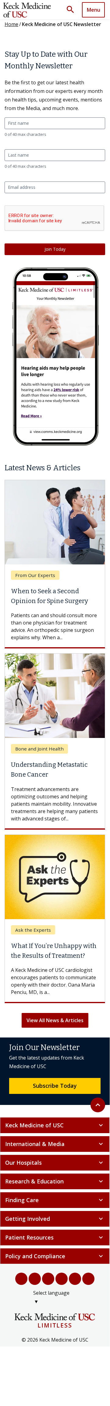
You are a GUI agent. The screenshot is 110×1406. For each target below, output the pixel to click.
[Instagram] (75, 1278)
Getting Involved (55, 1218)
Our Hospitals (55, 1162)
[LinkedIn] (61, 1278)
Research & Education (55, 1181)
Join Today (55, 249)
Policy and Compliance (55, 1256)
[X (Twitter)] (34, 1278)
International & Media (55, 1144)
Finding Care (55, 1200)
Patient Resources (55, 1237)
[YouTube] (48, 1278)
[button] (72, 9)
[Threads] (88, 1278)
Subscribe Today (55, 1085)
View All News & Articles (55, 1020)
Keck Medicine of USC (55, 1125)
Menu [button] (93, 9)
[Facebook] (21, 1278)
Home (11, 24)
